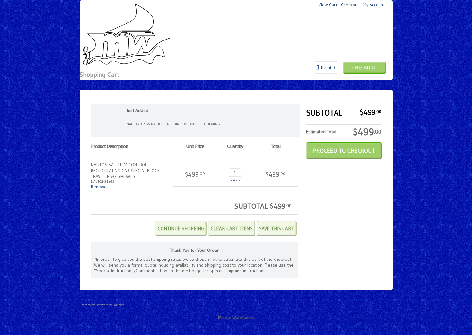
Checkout (350, 5)
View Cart (328, 5)
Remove (99, 187)
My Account (374, 5)
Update (235, 179)
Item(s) (325, 68)
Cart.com (119, 305)
